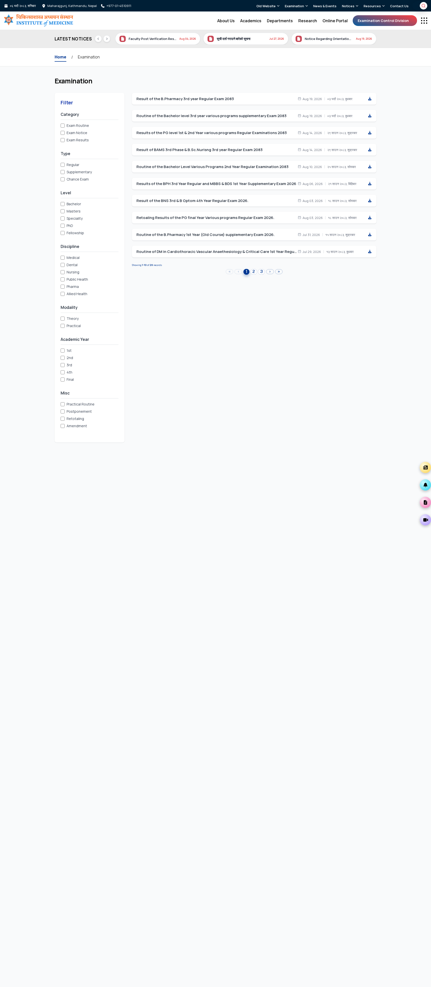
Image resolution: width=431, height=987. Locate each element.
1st (69, 350)
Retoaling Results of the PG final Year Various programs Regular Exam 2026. (205, 217)
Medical (73, 257)
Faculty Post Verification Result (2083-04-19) (152, 39)
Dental (72, 264)
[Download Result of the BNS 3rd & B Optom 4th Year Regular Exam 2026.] (369, 200)
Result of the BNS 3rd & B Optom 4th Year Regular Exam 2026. (192, 200)
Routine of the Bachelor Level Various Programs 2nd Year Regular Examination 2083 (212, 167)
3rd (69, 365)
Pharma (73, 286)
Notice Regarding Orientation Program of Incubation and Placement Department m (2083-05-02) (329, 39)
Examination (89, 57)
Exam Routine (78, 125)
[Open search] (423, 5)
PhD (70, 225)
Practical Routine (81, 404)
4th (69, 372)
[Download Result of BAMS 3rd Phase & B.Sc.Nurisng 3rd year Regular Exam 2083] (369, 150)
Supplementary (79, 172)
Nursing (73, 272)
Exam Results (78, 140)
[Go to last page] (279, 271)
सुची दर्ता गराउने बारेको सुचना (233, 39)
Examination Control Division (383, 20)
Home (60, 57)
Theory (73, 318)
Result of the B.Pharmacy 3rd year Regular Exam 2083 (185, 99)
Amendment (77, 425)
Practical (74, 325)
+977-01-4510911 (119, 5)
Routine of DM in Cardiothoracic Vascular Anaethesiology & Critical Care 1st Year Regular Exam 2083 (217, 251)
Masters (74, 211)
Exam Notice (77, 132)
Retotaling (75, 418)
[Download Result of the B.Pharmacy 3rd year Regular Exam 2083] (369, 99)
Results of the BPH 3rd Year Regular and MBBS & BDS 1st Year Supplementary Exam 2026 (216, 184)
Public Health (77, 279)
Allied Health (77, 293)
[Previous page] (238, 271)
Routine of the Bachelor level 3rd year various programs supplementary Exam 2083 (211, 116)
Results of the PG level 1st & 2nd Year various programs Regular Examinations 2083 (211, 133)
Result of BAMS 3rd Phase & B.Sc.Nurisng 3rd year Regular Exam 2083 (199, 150)
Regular (73, 164)
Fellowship (75, 232)
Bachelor (74, 203)
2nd (70, 357)
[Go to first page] (229, 271)
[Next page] (270, 271)
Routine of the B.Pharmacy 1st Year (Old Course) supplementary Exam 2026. (205, 234)
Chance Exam (78, 179)
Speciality (75, 218)
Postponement (79, 411)
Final (70, 379)
